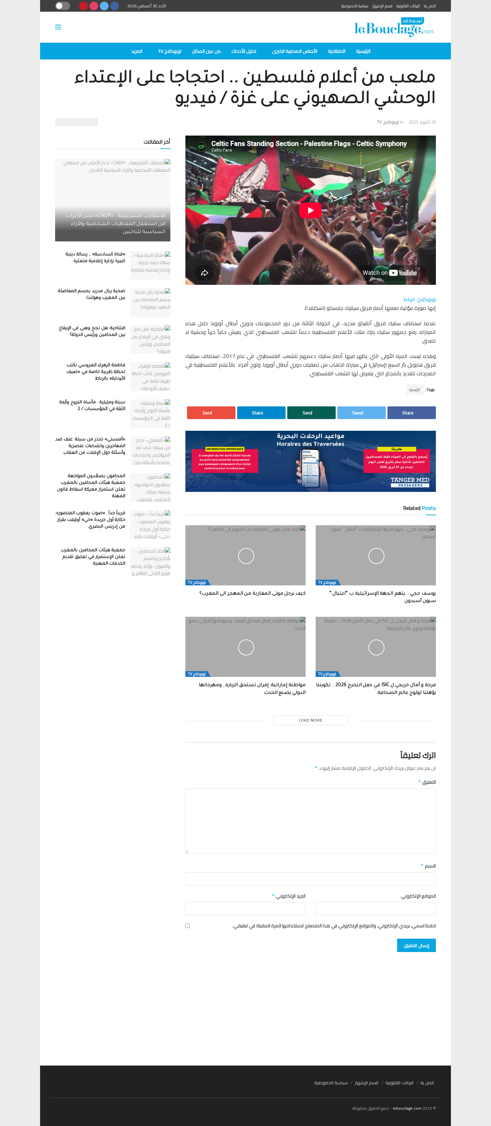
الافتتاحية (336, 51)
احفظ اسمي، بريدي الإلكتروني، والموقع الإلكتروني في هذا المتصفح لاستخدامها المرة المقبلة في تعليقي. (334, 925)
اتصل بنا (430, 6)
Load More (310, 720)
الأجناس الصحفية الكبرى (294, 51)
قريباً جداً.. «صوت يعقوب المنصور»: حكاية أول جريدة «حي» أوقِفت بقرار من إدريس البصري (90, 520)
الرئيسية (363, 51)
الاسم (428, 866)
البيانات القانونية (408, 6)
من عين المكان (206, 51)
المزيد (136, 51)
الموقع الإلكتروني (418, 896)
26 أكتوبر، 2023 (422, 122)
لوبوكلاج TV (169, 51)
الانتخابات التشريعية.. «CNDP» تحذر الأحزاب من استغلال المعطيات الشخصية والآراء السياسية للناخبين (115, 224)
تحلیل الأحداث (243, 51)
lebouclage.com (407, 1108)
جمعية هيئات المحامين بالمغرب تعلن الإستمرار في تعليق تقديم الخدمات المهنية (93, 557)
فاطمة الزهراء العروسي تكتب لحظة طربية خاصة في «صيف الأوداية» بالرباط (95, 372)
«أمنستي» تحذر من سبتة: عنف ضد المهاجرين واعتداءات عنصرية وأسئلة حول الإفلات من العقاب (90, 446)
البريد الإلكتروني (289, 896)
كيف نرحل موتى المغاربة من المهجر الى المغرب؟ (252, 594)
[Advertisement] (245, 1005)
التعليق (427, 782)
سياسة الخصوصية (354, 6)
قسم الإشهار (382, 6)
